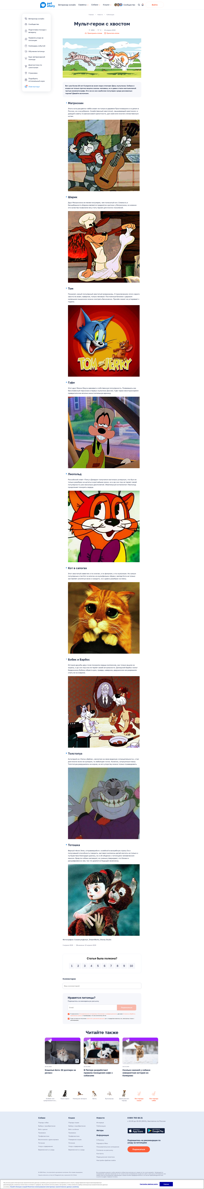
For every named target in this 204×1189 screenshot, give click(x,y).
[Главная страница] (47, 7)
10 (131, 965)
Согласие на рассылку (104, 1150)
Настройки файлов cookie (149, 1184)
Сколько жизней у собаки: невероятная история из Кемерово (137, 1073)
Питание (41, 1143)
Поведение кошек (75, 1139)
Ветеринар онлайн (67, 5)
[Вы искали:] (139, 5)
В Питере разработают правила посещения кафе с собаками (98, 1073)
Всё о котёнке (73, 1129)
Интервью (100, 1122)
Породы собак (43, 1122)
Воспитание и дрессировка (48, 1139)
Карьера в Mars (102, 1143)
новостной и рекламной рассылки (96, 1018)
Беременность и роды (46, 1150)
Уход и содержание (45, 1146)
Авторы (99, 1130)
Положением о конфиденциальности (107, 1013)
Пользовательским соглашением (88, 1013)
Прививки (42, 1133)
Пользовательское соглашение (107, 1147)
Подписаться (138, 1149)
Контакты (100, 1153)
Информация (102, 1135)
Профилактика (43, 1136)
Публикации (101, 1126)
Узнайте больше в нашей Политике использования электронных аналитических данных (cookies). (44, 1187)
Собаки (41, 1118)
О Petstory (100, 1140)
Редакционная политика (105, 1157)
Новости (100, 1118)
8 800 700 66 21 (135, 1118)
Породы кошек (73, 1122)
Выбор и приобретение (46, 1126)
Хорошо (166, 1184)
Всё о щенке (42, 1129)
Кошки (71, 1118)
